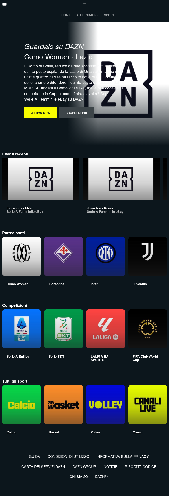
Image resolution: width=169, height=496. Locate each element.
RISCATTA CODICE (140, 466)
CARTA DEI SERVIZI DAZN (43, 466)
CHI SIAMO (79, 476)
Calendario (87, 15)
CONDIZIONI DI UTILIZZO (68, 456)
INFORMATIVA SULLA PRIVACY (123, 456)
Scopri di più (76, 113)
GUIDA (34, 456)
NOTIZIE (110, 466)
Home (66, 15)
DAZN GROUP (84, 466)
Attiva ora (40, 113)
